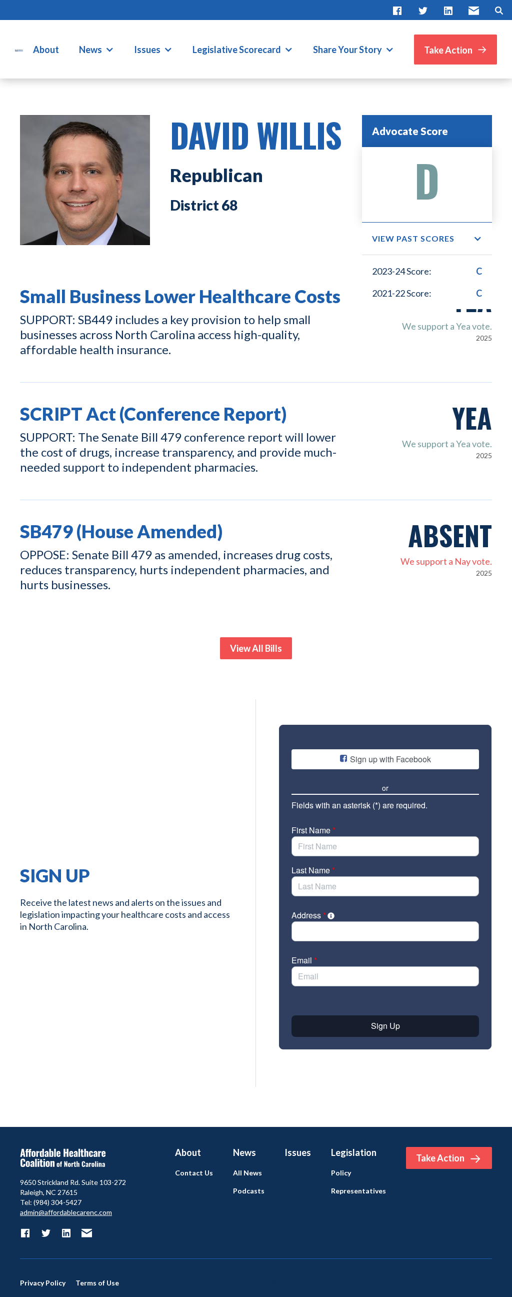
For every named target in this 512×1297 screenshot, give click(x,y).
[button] (96, 49)
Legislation (353, 1152)
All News (247, 1173)
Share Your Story (347, 49)
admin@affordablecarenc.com (66, 1212)
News (90, 49)
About (46, 49)
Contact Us (194, 1173)
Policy (341, 1173)
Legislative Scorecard (236, 49)
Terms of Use (97, 1283)
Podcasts (248, 1191)
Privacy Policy (43, 1283)
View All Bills (256, 648)
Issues (147, 49)
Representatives (358, 1191)
